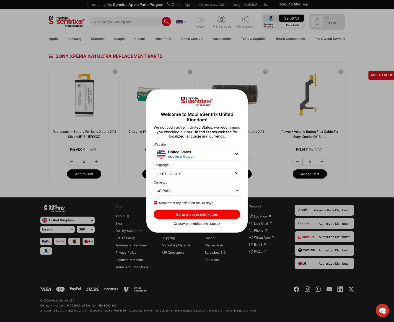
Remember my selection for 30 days (186, 202)
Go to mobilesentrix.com (197, 214)
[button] (382, 310)
